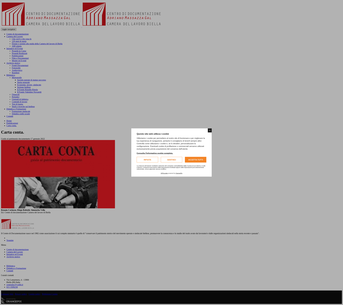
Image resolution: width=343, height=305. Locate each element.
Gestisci (171, 160)
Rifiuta (147, 160)
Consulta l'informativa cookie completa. (155, 153)
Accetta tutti (195, 160)
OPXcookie (164, 173)
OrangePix (179, 173)
